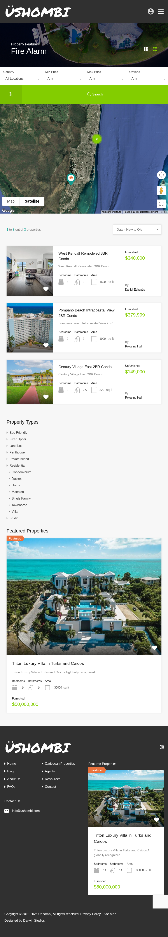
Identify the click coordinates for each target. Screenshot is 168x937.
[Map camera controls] (161, 175)
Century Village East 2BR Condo (85, 367)
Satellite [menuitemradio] (32, 201)
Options (134, 72)
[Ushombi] (38, 17)
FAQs (11, 786)
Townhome (19, 505)
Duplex (17, 478)
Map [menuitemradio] (11, 201)
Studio (13, 518)
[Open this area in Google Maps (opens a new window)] (8, 211)
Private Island (19, 459)
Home (16, 485)
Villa (15, 511)
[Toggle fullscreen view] (161, 204)
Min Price (51, 72)
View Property (29, 286)
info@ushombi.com (26, 811)
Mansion (18, 492)
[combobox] (21, 79)
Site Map (109, 914)
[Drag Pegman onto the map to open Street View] (161, 190)
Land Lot (15, 446)
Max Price (94, 72)
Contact (50, 786)
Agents (50, 771)
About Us (14, 779)
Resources (53, 779)
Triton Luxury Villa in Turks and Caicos (48, 663)
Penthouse (17, 452)
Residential (17, 465)
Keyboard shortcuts (111, 212)
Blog (10, 771)
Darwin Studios (34, 920)
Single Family (21, 498)
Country (8, 72)
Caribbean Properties (60, 763)
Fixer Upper (17, 439)
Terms (163, 212)
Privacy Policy (90, 914)
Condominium (22, 472)
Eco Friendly (18, 432)
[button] (75, 186)
